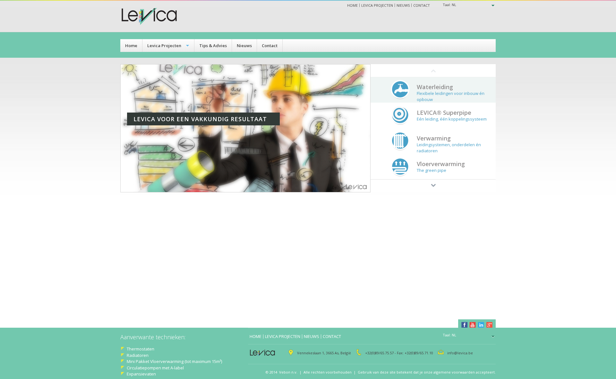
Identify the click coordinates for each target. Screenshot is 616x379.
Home (352, 5)
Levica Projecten (164, 45)
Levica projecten (377, 5)
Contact (421, 5)
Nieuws (403, 5)
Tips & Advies (213, 45)
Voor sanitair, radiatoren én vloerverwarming (133, 135)
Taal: (449, 4)
